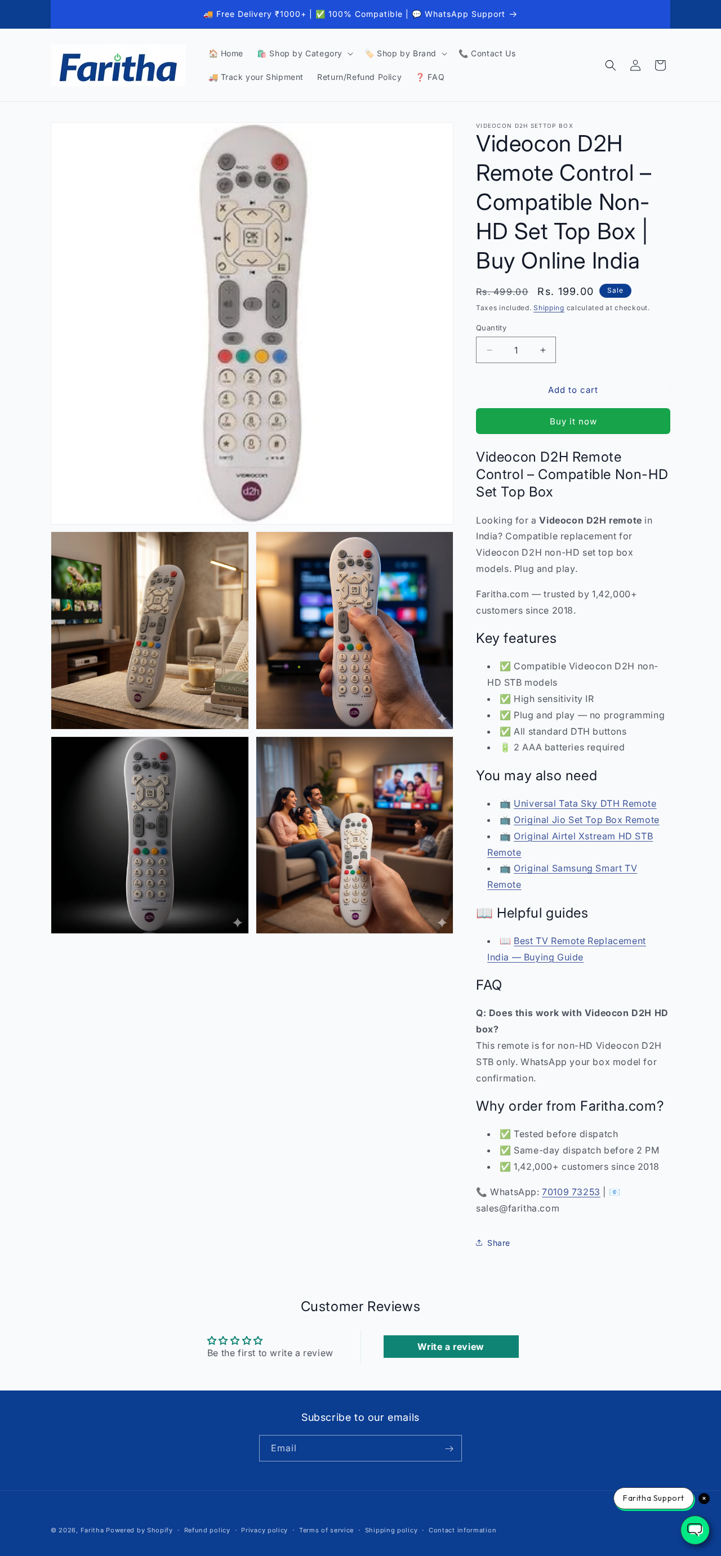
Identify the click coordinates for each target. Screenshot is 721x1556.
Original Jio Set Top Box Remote (587, 819)
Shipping (548, 307)
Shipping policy (391, 1529)
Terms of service (326, 1529)
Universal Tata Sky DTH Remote (585, 803)
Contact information (462, 1529)
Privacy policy (264, 1529)
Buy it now (573, 421)
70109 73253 (571, 1191)
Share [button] (498, 1243)
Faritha (92, 1530)
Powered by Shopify (139, 1530)
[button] (304, 53)
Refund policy (207, 1529)
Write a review (450, 1346)
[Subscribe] (449, 1449)
